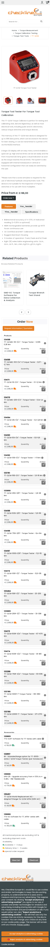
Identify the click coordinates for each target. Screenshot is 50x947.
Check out (33, 860)
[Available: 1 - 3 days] (13, 745)
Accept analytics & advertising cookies (26, 934)
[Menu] (2, 2)
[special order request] (15, 351)
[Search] (41, 21)
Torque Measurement (29, 30)
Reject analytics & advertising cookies (26, 939)
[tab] (8, 206)
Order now (7, 198)
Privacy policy (23, 924)
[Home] (25, 880)
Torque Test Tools (21, 36)
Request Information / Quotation (18, 328)
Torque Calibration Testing (26, 33)
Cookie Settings (8, 944)
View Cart (16, 860)
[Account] (42, 2)
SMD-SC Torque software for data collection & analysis (12, 297)
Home (14, 30)
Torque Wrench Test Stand (36, 294)
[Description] (44, 343)
